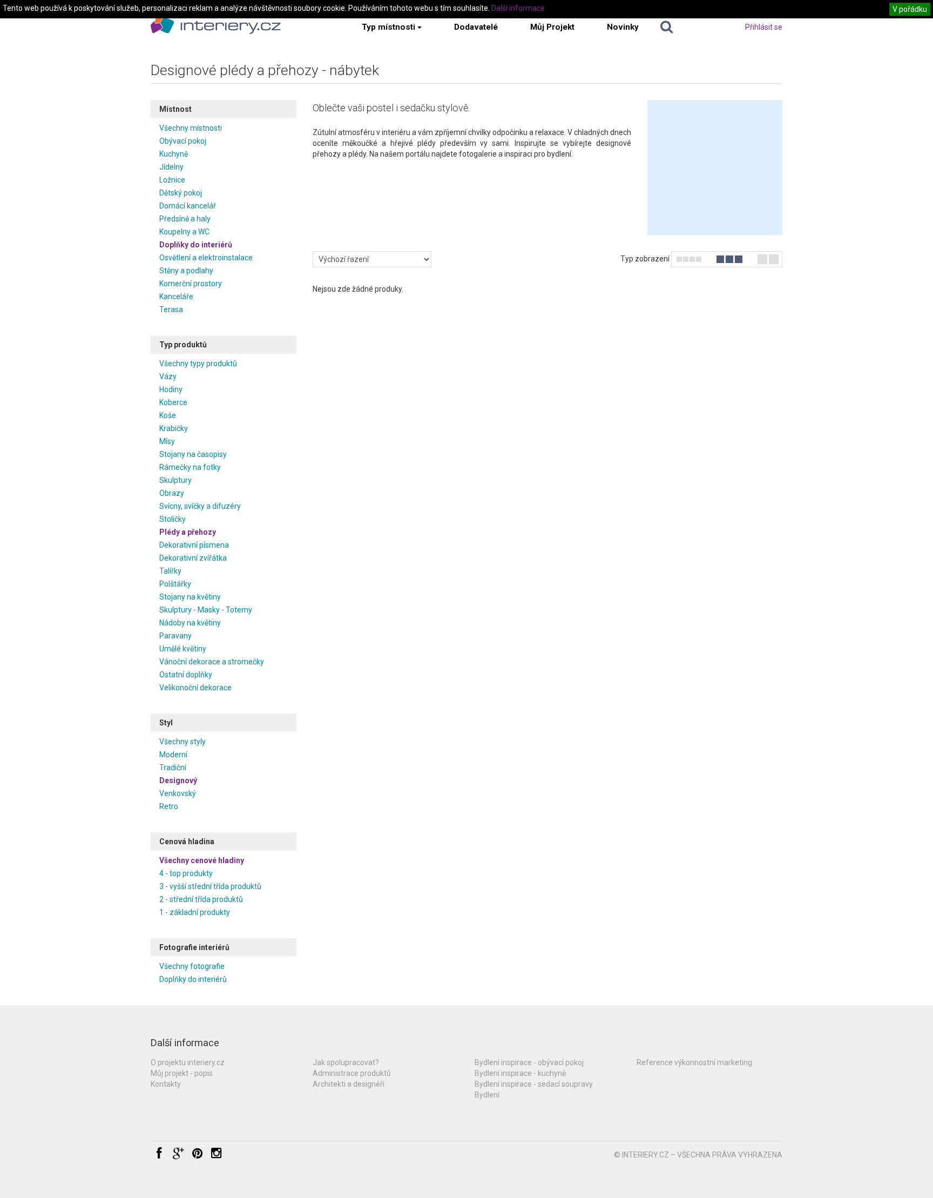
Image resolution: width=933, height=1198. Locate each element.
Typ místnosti (388, 27)
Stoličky (172, 519)
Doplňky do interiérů (195, 244)
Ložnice (172, 180)
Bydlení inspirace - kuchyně (520, 1073)
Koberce (173, 402)
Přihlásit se (763, 27)
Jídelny (171, 167)
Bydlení (487, 1095)
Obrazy (171, 493)
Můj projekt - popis (182, 1073)
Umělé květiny (182, 648)
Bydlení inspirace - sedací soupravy (534, 1084)
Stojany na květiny (190, 597)
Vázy (168, 376)
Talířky (170, 571)
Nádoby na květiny (190, 622)
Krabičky (173, 428)
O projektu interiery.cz (188, 1062)
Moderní (173, 754)
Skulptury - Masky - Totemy (205, 609)
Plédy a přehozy (187, 532)
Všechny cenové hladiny (201, 860)
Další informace (518, 8)
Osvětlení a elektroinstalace (206, 257)
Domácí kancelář (187, 205)
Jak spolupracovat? (346, 1062)
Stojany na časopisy (193, 454)
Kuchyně (173, 154)
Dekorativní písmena (194, 545)
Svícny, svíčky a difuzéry (200, 506)
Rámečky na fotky (190, 467)
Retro (168, 806)
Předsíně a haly (185, 218)
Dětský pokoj (180, 193)
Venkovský (177, 793)
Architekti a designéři (348, 1084)
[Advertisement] (714, 167)
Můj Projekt (552, 27)
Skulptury (175, 480)
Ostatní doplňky (185, 674)
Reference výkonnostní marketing (694, 1062)
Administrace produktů (352, 1073)
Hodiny (170, 389)
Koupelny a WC (184, 231)
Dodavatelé (476, 27)
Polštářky (175, 584)
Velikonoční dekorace (195, 687)
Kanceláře (176, 296)
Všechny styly (182, 741)
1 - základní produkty (194, 912)
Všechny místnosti (190, 128)
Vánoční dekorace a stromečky (211, 661)
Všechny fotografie (192, 966)
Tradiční (172, 767)
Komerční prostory (190, 283)
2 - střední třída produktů (201, 899)
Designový (178, 780)
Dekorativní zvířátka (193, 558)
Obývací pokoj (182, 141)
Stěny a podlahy (186, 270)
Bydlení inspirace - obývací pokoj (529, 1062)
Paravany (175, 635)
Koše (167, 415)
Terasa (171, 309)
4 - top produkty (186, 873)
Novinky (623, 27)
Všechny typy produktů (198, 363)
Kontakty (166, 1084)
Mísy (167, 441)
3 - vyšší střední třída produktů (210, 886)
